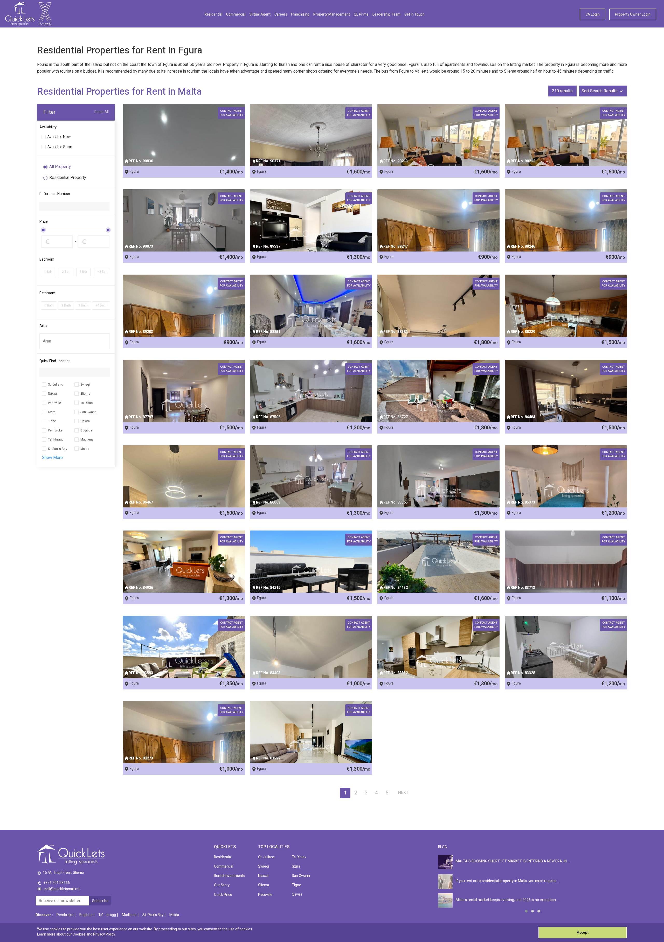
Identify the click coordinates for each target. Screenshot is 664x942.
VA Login (592, 14)
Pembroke (55, 430)
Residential (213, 14)
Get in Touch (414, 14)
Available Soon (59, 147)
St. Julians (55, 384)
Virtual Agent (260, 14)
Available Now (59, 137)
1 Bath (49, 305)
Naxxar (53, 393)
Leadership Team (386, 14)
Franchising (300, 14)
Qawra (85, 421)
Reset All (101, 112)
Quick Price (223, 894)
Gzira (52, 412)
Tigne (52, 421)
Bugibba (86, 430)
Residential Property (67, 177)
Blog (442, 847)
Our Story (222, 885)
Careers (280, 14)
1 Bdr (48, 271)
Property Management (331, 14)
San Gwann (88, 412)
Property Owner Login (633, 14)
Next (403, 792)
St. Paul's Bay (57, 449)
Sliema (85, 393)
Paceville (54, 403)
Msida (84, 449)
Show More (52, 458)
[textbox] (74, 341)
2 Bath (66, 305)
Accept (583, 932)
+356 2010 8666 (57, 882)
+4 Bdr (102, 271)
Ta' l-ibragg (56, 439)
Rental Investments (229, 875)
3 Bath (83, 305)
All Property (60, 166)
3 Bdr (83, 271)
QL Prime (361, 14)
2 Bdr (66, 271)
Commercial (235, 14)
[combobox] (74, 341)
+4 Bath (101, 305)
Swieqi (85, 384)
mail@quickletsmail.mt (62, 889)
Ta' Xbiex (86, 403)
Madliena (87, 439)
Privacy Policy (104, 934)
